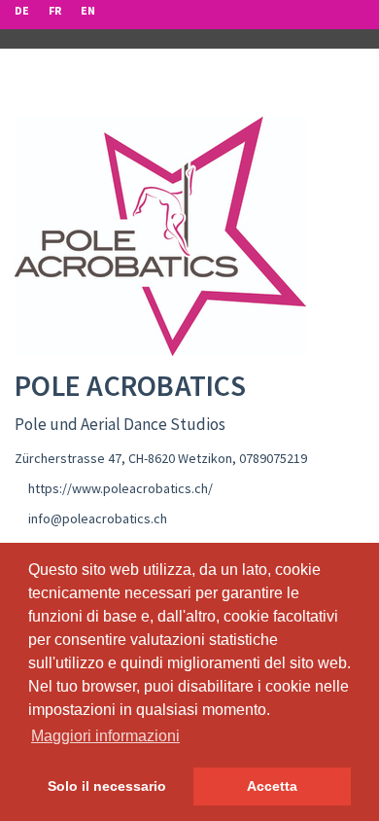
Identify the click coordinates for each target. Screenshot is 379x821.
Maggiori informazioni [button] (105, 736)
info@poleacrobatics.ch (97, 518)
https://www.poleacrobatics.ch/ (120, 488)
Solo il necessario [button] (107, 786)
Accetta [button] (272, 786)
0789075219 (273, 458)
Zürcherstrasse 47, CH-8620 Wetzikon (123, 458)
